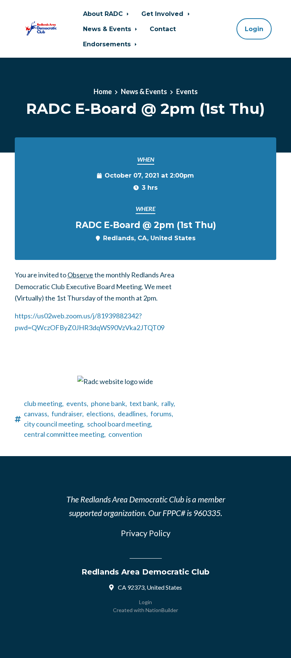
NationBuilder (162, 610)
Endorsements (108, 44)
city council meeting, (54, 424)
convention (125, 434)
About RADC (104, 13)
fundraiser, (68, 413)
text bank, (144, 403)
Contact (163, 29)
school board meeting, (119, 424)
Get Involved (163, 13)
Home (103, 91)
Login (254, 29)
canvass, (36, 413)
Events (187, 91)
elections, (100, 413)
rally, (168, 403)
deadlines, (133, 413)
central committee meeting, (65, 434)
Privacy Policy (146, 533)
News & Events (108, 29)
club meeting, (44, 403)
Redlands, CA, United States (149, 238)
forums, (161, 413)
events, (77, 403)
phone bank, (109, 403)
